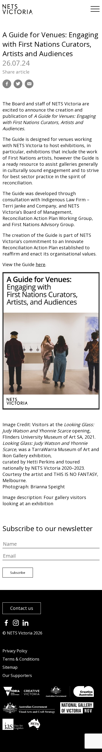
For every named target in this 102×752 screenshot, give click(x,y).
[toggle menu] (95, 7)
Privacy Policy (14, 651)
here (40, 264)
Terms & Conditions (20, 659)
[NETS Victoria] (17, 12)
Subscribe (17, 572)
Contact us (21, 608)
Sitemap (10, 667)
